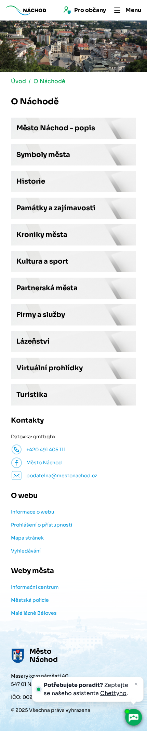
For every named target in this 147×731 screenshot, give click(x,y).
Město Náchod (44, 463)
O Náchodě (49, 81)
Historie (30, 181)
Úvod (18, 81)
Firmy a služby (40, 314)
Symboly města (43, 154)
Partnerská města (47, 288)
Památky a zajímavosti (55, 208)
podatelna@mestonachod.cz (61, 476)
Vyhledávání (26, 551)
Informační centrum (35, 587)
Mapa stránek (27, 538)
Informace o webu (32, 512)
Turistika (32, 394)
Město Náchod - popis (55, 128)
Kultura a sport (42, 261)
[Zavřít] (136, 684)
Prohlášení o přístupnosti (41, 525)
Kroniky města (41, 234)
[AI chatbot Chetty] (133, 717)
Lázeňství (33, 341)
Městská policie (30, 600)
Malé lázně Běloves (34, 613)
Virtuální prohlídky (49, 368)
